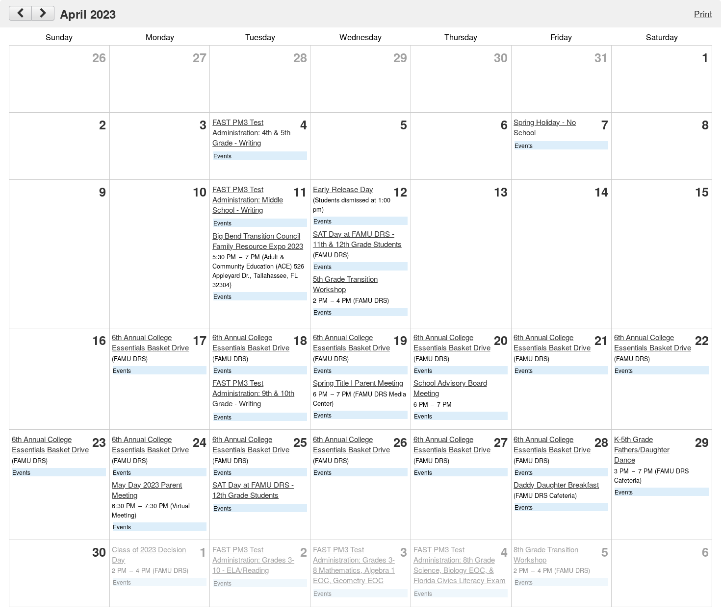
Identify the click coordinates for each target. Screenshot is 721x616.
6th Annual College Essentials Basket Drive (150, 342)
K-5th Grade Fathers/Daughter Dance (642, 449)
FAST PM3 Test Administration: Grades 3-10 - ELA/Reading (253, 559)
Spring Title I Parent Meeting (358, 382)
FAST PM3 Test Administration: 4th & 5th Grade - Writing (251, 132)
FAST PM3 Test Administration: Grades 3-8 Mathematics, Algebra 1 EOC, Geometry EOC (354, 564)
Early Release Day (343, 189)
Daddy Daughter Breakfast (556, 484)
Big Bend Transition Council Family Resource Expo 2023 (257, 240)
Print (703, 13)
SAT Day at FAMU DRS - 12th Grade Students (253, 489)
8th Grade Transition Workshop (546, 554)
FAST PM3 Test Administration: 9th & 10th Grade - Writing (253, 392)
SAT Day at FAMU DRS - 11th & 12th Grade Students (357, 238)
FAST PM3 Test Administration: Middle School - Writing (247, 199)
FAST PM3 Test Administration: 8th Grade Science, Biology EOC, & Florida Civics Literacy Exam (459, 564)
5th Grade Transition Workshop (345, 283)
